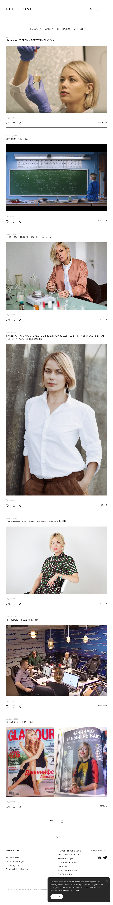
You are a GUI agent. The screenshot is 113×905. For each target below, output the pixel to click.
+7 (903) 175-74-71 (15, 865)
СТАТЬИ (78, 28)
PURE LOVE (19, 9)
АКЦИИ (49, 28)
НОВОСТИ (36, 28)
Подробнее (10, 118)
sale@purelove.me (20, 869)
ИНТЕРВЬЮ (63, 28)
